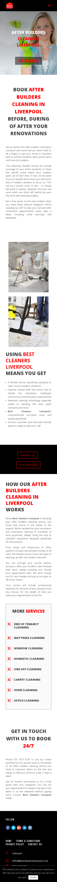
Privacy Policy (15, 844)
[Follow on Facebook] (8, 827)
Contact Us (27, 455)
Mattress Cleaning (29, 638)
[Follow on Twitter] (13, 827)
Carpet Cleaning (27, 679)
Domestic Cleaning (29, 659)
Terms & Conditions (28, 841)
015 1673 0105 (29, 60)
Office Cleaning (26, 700)
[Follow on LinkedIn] (24, 827)
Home (9, 841)
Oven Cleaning (25, 690)
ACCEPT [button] (33, 877)
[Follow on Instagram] (30, 827)
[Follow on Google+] (19, 827)
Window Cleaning (28, 648)
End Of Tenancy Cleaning (26, 625)
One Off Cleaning (28, 669)
